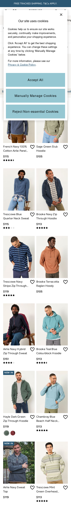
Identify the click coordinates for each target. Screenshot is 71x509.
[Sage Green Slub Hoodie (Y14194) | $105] (52, 122)
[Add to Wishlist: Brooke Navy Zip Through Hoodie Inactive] (65, 214)
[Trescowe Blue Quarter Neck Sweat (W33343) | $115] (19, 189)
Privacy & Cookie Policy (22, 64)
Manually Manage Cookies (36, 95)
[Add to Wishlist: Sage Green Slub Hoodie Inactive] (65, 147)
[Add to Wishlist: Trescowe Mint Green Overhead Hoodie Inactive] (65, 487)
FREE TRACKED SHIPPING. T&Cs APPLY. (35, 3)
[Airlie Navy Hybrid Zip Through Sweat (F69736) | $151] (19, 324)
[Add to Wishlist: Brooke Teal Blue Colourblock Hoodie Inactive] (65, 349)
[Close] (61, 14)
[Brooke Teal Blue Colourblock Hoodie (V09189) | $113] (52, 324)
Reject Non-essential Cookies (35, 111)
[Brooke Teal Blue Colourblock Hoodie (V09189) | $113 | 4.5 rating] (52, 362)
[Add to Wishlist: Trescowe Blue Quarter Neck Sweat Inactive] (32, 214)
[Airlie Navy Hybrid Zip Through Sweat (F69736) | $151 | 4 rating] (19, 362)
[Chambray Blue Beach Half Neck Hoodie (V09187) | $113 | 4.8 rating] (52, 430)
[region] (35, 65)
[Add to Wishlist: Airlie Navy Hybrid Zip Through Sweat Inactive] (32, 349)
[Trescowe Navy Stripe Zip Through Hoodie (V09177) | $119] (19, 257)
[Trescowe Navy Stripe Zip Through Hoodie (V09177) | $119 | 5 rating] (19, 295)
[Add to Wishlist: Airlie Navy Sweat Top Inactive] (32, 487)
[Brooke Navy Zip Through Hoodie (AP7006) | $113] (52, 189)
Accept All (35, 80)
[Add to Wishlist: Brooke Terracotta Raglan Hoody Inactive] (65, 282)
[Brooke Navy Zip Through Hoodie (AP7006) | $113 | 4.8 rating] (52, 227)
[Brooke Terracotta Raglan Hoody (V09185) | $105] (52, 257)
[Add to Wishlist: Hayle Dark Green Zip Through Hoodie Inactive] (32, 417)
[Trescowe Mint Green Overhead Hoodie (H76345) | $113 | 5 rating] (52, 500)
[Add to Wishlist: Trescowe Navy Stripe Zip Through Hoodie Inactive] (32, 282)
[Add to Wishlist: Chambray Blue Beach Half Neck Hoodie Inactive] (65, 417)
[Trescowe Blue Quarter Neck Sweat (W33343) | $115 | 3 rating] (19, 227)
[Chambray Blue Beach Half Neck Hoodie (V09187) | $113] (52, 392)
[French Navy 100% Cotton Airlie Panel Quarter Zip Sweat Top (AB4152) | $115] (19, 122)
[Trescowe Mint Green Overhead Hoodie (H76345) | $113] (52, 463)
